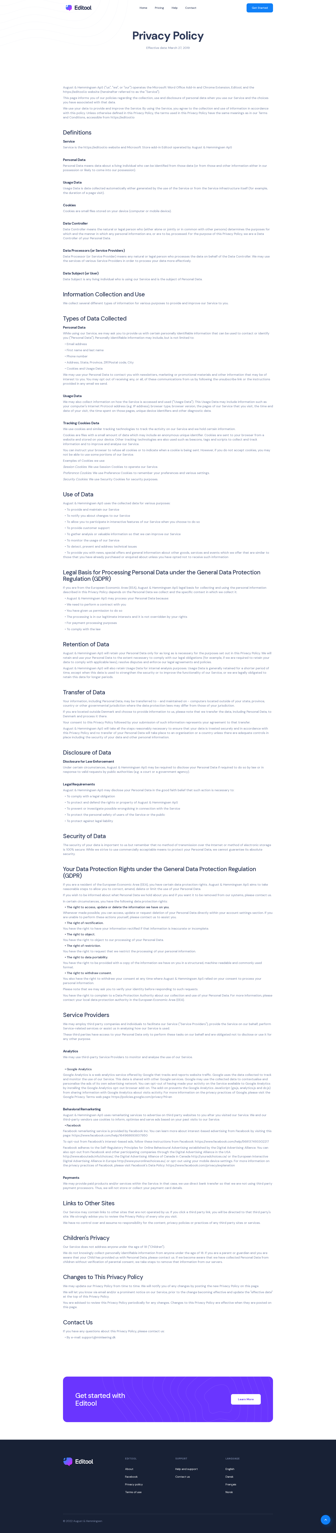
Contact (190, 8)
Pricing (159, 8)
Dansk (229, 1477)
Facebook (131, 1477)
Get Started (260, 8)
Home (143, 8)
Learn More (246, 1399)
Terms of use (133, 1492)
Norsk (229, 1492)
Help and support (186, 1469)
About (129, 1469)
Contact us (182, 1477)
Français (231, 1484)
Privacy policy (134, 1484)
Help (174, 8)
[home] (78, 8)
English (230, 1469)
